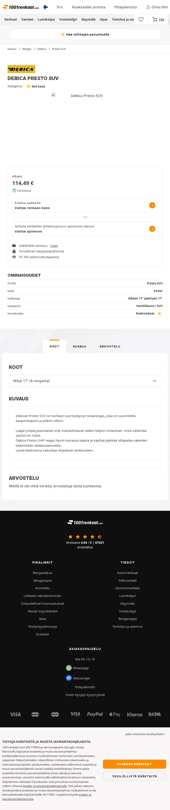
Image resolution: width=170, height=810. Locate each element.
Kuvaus (79, 346)
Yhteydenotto (125, 7)
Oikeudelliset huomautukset (42, 603)
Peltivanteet (128, 580)
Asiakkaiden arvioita (88, 7)
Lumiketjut (46, 19)
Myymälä (88, 19)
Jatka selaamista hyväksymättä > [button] (146, 734)
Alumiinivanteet (128, 588)
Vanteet (27, 19)
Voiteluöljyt (68, 19)
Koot (55, 346)
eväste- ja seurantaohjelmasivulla (45, 786)
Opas (104, 19)
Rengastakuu (42, 572)
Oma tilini (160, 7)
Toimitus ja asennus (127, 19)
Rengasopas (42, 580)
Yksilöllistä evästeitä (134, 776)
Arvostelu (110, 346)
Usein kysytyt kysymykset (85, 694)
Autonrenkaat (127, 572)
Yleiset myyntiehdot (42, 611)
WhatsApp (81, 668)
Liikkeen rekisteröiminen (42, 595)
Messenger (81, 678)
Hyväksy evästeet (134, 764)
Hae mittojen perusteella (87, 34)
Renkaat (10, 19)
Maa (42, 618)
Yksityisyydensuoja (42, 626)
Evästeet (42, 634)
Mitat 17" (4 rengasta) (31, 380)
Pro (60, 7)
